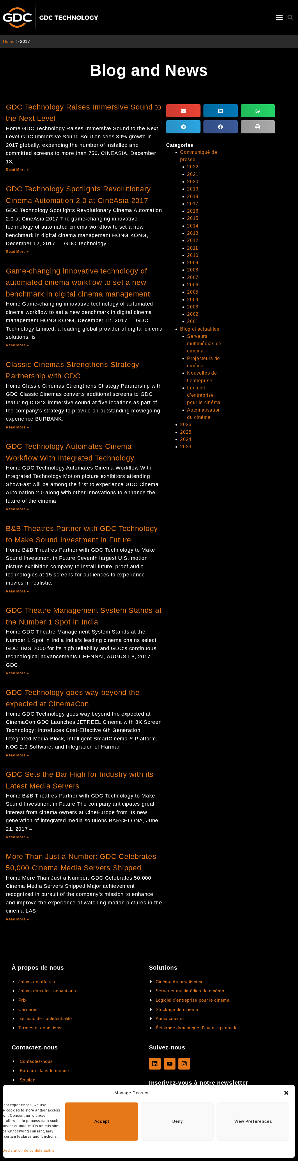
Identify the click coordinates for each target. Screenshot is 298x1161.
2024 (185, 439)
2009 (192, 262)
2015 (192, 218)
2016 (192, 211)
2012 (192, 240)
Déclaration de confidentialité (28, 1150)
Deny (177, 1121)
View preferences (253, 1121)
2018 (192, 196)
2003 (192, 306)
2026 (185, 424)
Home (9, 41)
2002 (192, 314)
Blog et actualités (199, 329)
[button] (286, 1093)
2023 (185, 446)
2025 (185, 432)
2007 (192, 277)
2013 (192, 233)
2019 (192, 188)
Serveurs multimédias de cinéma (204, 344)
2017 (192, 203)
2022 (192, 166)
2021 (192, 174)
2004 (192, 299)
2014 (192, 225)
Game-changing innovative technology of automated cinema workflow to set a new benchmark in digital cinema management (78, 282)
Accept (101, 1121)
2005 (192, 292)
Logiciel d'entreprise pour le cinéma (204, 395)
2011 (192, 248)
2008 (192, 269)
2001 (192, 321)
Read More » (17, 170)
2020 (192, 181)
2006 (192, 284)
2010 (192, 255)
